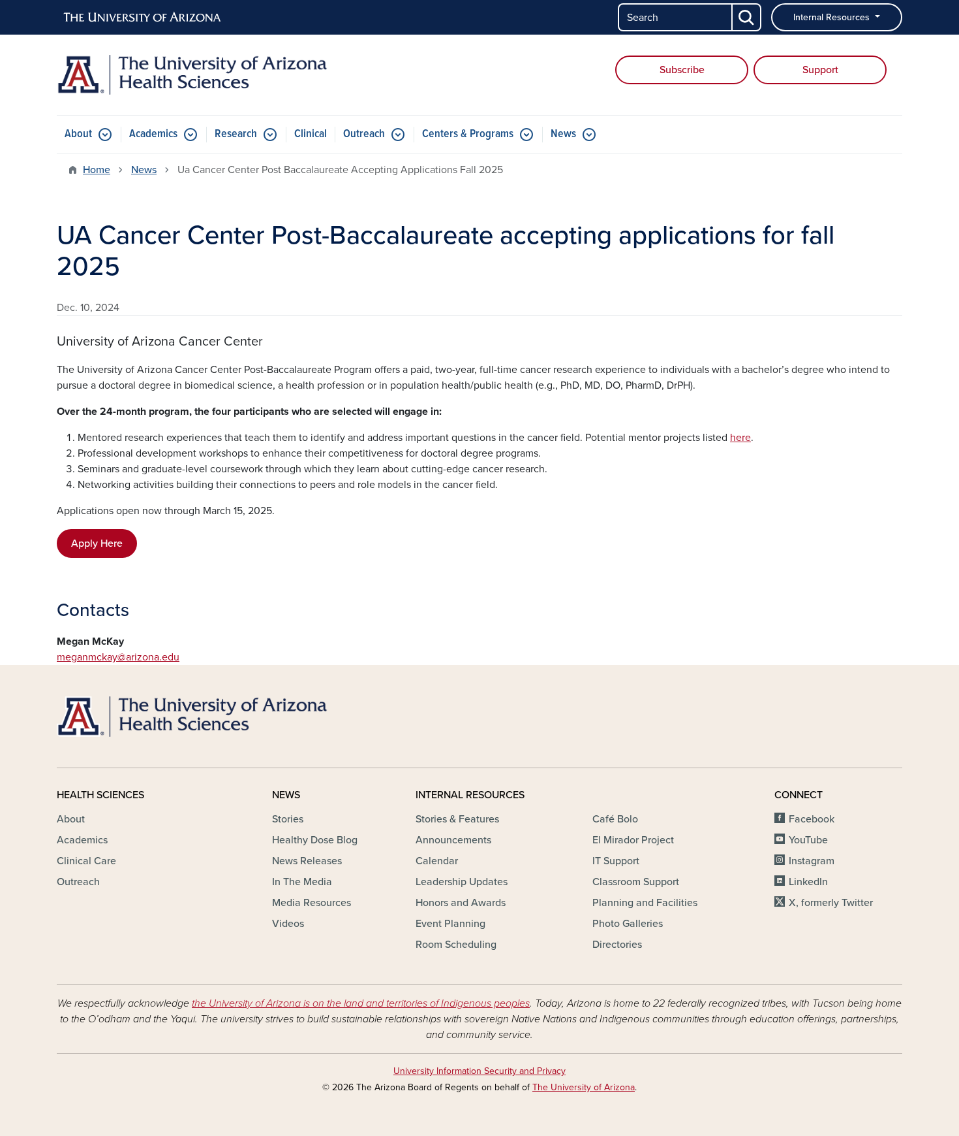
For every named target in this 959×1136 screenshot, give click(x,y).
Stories (287, 819)
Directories (617, 944)
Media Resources (311, 902)
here (740, 437)
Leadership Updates (462, 881)
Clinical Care (86, 861)
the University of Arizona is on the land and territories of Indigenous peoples (361, 1003)
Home (96, 169)
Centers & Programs (467, 134)
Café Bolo (615, 819)
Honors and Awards (461, 902)
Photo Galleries (627, 923)
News (563, 134)
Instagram (811, 861)
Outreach (364, 134)
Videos (288, 923)
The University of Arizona (583, 1087)
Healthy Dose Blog (315, 840)
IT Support (615, 861)
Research (236, 134)
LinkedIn (808, 881)
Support (820, 69)
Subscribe (682, 69)
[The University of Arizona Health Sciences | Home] (192, 75)
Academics (153, 134)
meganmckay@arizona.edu (118, 657)
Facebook (811, 819)
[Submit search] (747, 17)
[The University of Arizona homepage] (143, 17)
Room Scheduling (456, 944)
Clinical (310, 134)
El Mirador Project (633, 840)
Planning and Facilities (644, 902)
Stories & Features (457, 819)
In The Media (302, 881)
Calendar (437, 861)
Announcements (453, 840)
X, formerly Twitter (831, 902)
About (78, 134)
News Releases (307, 861)
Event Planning (450, 923)
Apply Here (97, 543)
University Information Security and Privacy (479, 1071)
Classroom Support (635, 881)
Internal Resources (832, 17)
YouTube (808, 840)
